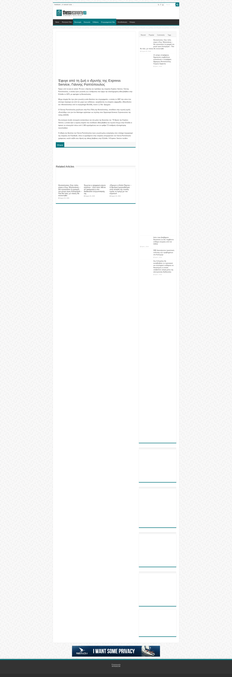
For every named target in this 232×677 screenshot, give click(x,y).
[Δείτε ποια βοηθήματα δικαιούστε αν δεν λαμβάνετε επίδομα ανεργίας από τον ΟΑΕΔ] (146, 240)
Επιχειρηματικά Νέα (108, 22)
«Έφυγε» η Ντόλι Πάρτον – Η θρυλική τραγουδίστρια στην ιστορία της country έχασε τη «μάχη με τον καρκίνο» (120, 189)
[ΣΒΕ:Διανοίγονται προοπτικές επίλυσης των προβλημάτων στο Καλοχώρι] (146, 252)
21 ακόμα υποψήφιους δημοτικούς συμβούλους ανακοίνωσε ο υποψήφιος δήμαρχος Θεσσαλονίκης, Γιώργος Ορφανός (162, 59)
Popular (151, 35)
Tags (169, 35)
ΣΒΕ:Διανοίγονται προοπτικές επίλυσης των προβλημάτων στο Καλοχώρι (163, 252)
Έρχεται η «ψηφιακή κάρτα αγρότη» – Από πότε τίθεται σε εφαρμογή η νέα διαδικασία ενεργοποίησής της (95, 189)
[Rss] (159, 4)
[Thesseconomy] (72, 12)
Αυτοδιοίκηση (122, 22)
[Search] (177, 4)
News (57, 22)
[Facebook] (160, 4)
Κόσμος (132, 22)
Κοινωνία (87, 22)
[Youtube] (163, 4)
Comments (161, 35)
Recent (143, 35)
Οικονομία (77, 22)
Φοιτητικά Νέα (67, 22)
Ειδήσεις (96, 22)
